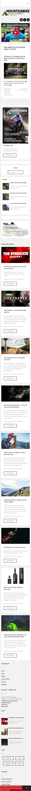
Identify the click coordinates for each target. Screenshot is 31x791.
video (19, 763)
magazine (8, 758)
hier (26, 81)
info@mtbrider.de (6, 702)
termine (8, 763)
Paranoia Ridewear (6, 779)
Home (3, 671)
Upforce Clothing (6, 781)
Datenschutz (4, 706)
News (2, 673)
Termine (3, 681)
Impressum (4, 704)
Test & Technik (5, 679)
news (19, 758)
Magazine (4, 684)
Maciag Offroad (5, 784)
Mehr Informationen (15, 790)
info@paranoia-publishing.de (9, 700)
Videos (3, 676)
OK (26, 788)
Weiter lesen (10, 155)
